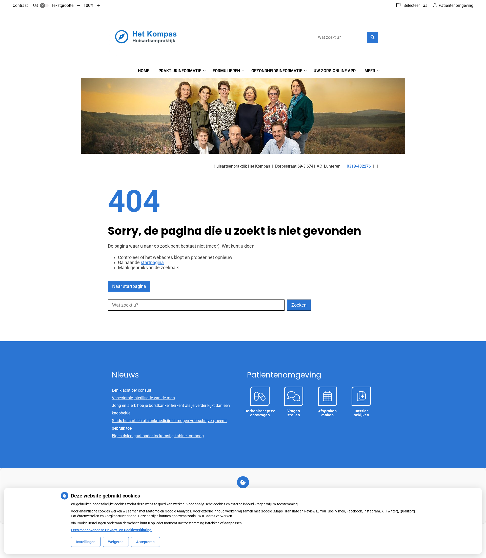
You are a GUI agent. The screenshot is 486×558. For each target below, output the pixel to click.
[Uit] (44, 5)
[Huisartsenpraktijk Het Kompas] (146, 36)
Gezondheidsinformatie (276, 70)
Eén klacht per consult (131, 390)
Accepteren (145, 542)
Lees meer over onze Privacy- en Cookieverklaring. (111, 530)
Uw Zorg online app (335, 70)
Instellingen (85, 542)
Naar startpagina (129, 286)
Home (143, 70)
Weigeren (116, 542)
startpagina (152, 262)
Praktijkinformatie (179, 70)
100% (88, 5)
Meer (369, 70)
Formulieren (226, 70)
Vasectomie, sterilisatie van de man (143, 397)
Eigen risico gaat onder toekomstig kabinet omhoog (158, 435)
